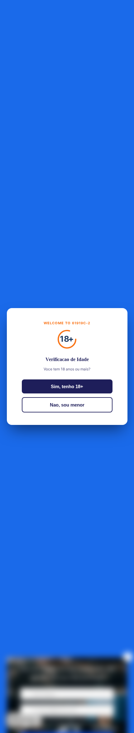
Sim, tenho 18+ (67, 386)
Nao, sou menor (67, 404)
